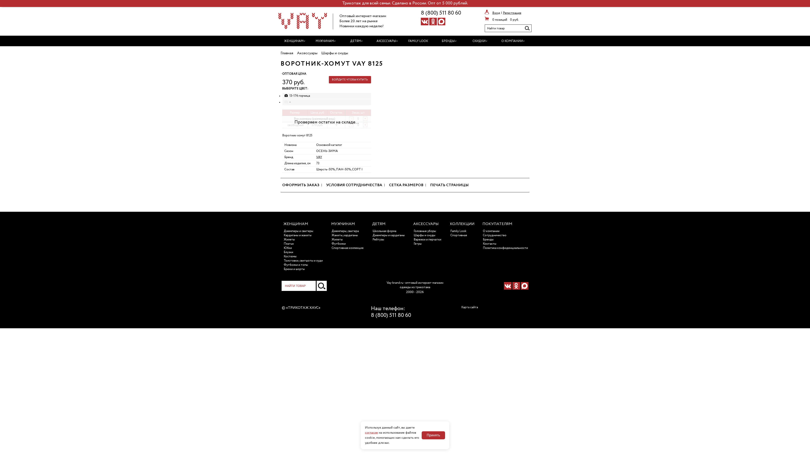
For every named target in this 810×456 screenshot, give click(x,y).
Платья (289, 243)
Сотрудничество (494, 235)
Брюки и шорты (294, 269)
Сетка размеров (406, 185)
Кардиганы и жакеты (298, 235)
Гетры (418, 243)
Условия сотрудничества (354, 185)
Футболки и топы (296, 264)
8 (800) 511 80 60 (441, 13)
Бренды (488, 239)
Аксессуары (426, 224)
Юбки (288, 248)
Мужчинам (343, 224)
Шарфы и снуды (424, 235)
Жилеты (289, 239)
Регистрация (512, 13)
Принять (433, 435)
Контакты (489, 243)
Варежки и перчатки (427, 239)
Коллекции (462, 224)
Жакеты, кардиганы (345, 235)
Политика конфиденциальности (505, 248)
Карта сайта (469, 307)
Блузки (288, 252)
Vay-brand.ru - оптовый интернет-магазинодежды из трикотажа (415, 285)
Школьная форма (384, 231)
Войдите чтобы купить (350, 79)
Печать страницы (449, 185)
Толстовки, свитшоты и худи (303, 260)
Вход (496, 13)
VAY (319, 157)
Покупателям (497, 224)
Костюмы (290, 256)
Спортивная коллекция (347, 248)
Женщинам (295, 224)
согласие (371, 432)
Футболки (339, 243)
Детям (378, 224)
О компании (491, 231)
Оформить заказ (300, 185)
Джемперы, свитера (345, 231)
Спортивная (458, 235)
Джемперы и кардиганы (389, 235)
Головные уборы (425, 231)
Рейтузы (378, 239)
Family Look (458, 231)
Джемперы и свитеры (298, 231)
